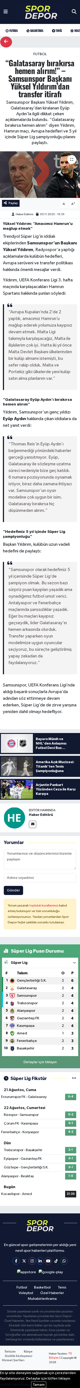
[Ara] (74, 12)
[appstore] (26, 1273)
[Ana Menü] (6, 12)
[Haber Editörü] (14, 818)
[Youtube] (48, 1261)
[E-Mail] (32, 824)
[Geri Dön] (6, 42)
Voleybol (26, 1293)
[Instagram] (32, 1261)
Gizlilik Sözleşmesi (18, 1356)
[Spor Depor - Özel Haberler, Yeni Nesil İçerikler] (41, 12)
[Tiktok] (56, 1261)
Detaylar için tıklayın (40, 1062)
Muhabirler (37, 1299)
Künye (28, 1351)
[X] (24, 1261)
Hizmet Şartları (13, 1360)
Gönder (13, 890)
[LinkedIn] (40, 1261)
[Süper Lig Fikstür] (74, 1078)
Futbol (13, 30)
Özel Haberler (52, 1293)
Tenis (58, 30)
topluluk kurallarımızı (44, 905)
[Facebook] (16, 1261)
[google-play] (51, 1273)
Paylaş (13, 203)
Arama (51, 1299)
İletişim (10, 1351)
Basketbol (36, 30)
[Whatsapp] (64, 1261)
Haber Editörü (24, 214)
